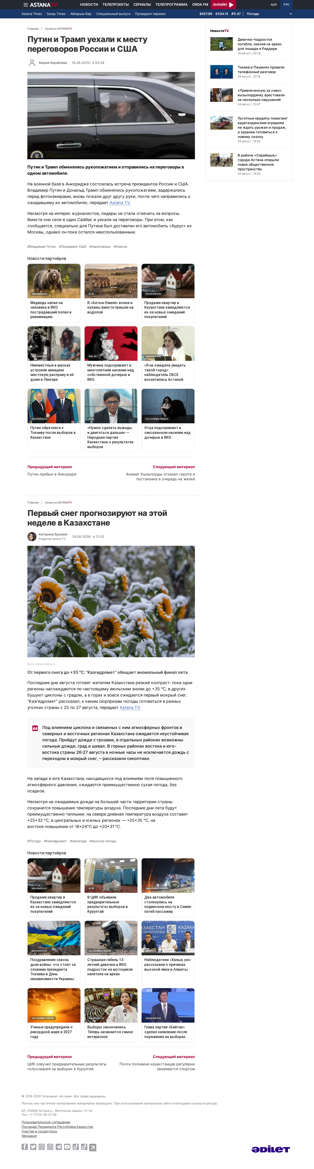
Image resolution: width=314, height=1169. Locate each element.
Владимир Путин (42, 246)
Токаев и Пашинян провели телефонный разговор (261, 69)
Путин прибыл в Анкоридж (52, 474)
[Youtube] (67, 1146)
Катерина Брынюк (53, 534)
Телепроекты (116, 4)
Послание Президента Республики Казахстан (57, 1127)
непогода (79, 841)
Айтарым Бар (80, 14)
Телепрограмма (171, 4)
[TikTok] (75, 1146)
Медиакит (29, 1136)
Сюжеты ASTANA (58, 28)
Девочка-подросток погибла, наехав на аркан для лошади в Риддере (260, 44)
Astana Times (32, 14)
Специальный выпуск (113, 14)
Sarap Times (56, 14)
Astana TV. (120, 202)
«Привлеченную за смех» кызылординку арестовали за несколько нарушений (261, 95)
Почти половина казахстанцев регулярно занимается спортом (157, 1066)
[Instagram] (41, 1146)
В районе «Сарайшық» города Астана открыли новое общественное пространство (258, 162)
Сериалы (142, 4)
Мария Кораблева (53, 63)
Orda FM (200, 4)
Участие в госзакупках (39, 1131)
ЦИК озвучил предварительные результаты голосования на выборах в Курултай (66, 1066)
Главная (33, 28)
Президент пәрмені (150, 14)
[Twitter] (33, 1146)
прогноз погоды (104, 841)
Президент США (73, 246)
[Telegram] (58, 1146)
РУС (286, 4)
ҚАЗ (274, 4)
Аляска (121, 246)
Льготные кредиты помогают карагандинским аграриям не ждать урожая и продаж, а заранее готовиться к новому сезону (263, 127)
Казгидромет (56, 841)
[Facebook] (24, 1146)
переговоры (101, 246)
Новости (89, 4)
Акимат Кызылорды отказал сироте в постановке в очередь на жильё (160, 476)
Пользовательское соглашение (46, 1122)
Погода (35, 841)
